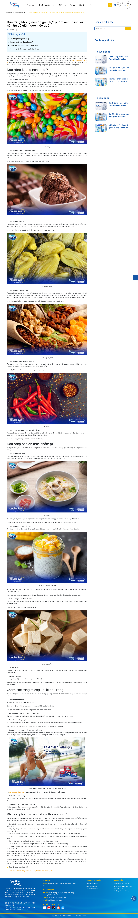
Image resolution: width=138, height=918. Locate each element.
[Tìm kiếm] (110, 5)
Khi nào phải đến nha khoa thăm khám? (25, 49)
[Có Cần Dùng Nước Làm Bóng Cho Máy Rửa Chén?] (101, 71)
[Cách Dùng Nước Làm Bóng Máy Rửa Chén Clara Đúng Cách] (101, 59)
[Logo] (14, 5)
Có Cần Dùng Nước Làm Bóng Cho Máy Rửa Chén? (119, 69)
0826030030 (53, 897)
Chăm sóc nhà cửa (92, 883)
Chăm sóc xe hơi (91, 886)
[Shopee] (58, 908)
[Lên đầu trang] (134, 906)
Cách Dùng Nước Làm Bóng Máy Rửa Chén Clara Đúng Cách (118, 57)
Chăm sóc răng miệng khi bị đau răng (24, 45)
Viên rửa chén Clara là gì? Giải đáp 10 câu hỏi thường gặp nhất (118, 80)
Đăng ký (120, 3)
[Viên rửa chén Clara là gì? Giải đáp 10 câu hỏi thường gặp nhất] (101, 82)
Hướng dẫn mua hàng (121, 891)
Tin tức (72, 5)
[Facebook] (44, 908)
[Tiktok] (53, 908)
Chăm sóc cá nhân (92, 889)
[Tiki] (63, 908)
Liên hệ (81, 5)
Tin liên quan (102, 97)
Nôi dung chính (17, 34)
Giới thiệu (63, 5)
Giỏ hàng (129, 3)
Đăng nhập (119, 6)
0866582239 (62, 897)
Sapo (84, 916)
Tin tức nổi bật (103, 51)
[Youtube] (49, 908)
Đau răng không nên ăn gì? (20, 39)
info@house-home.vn (54, 900)
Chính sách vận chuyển (122, 883)
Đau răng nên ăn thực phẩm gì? (21, 42)
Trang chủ (31, 5)
